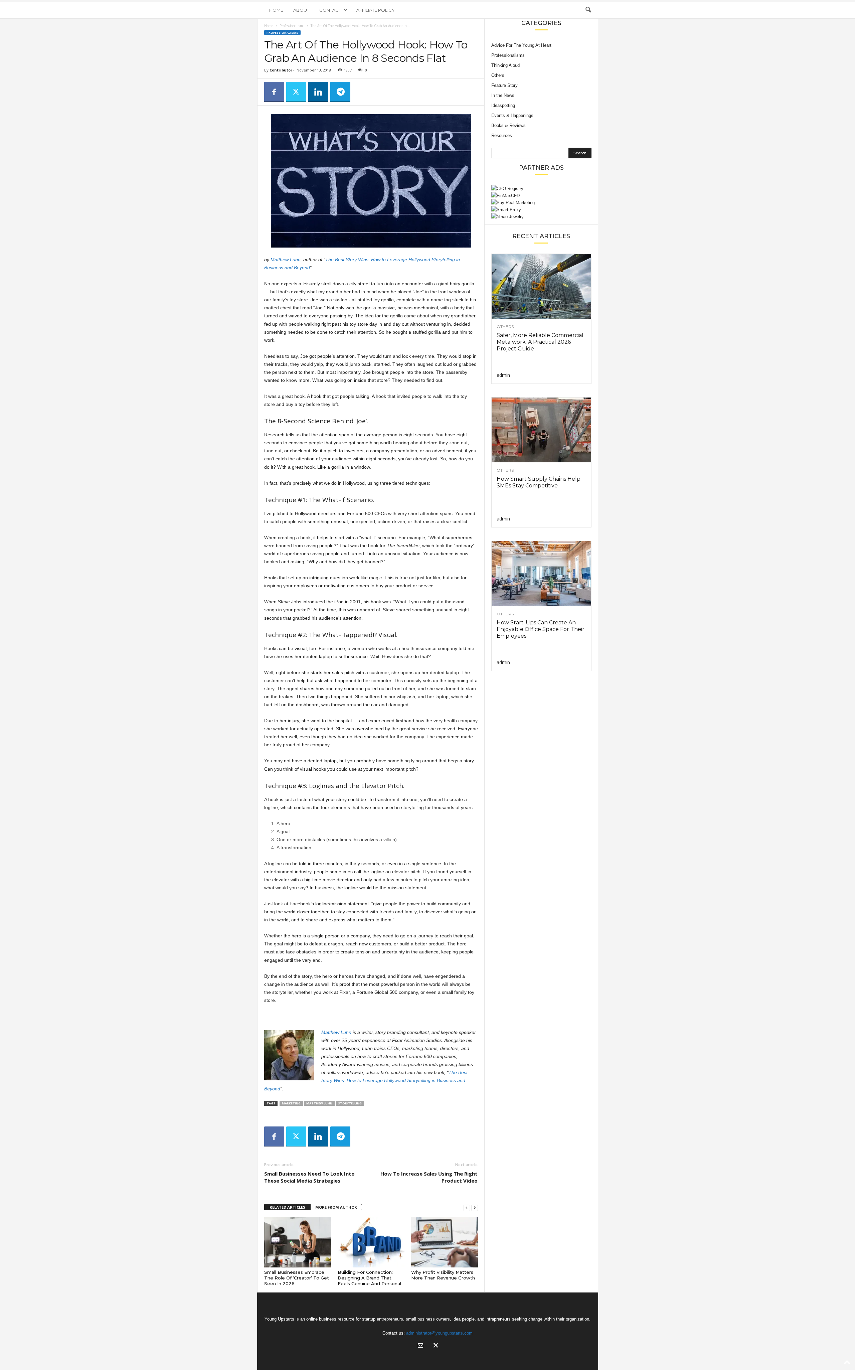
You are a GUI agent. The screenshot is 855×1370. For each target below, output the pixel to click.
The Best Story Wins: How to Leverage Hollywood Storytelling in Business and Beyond (366, 1080)
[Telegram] (340, 92)
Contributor (281, 69)
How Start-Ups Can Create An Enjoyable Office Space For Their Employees (540, 629)
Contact (330, 10)
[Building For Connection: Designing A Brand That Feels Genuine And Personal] (371, 1242)
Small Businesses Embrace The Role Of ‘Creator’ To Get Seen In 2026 (296, 1277)
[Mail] (420, 1346)
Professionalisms (292, 25)
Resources (501, 135)
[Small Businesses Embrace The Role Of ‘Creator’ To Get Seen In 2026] (297, 1242)
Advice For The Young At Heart (521, 45)
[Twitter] (296, 92)
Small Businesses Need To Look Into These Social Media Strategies (309, 1177)
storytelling (350, 1103)
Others (497, 75)
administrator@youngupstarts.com (439, 1333)
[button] (588, 10)
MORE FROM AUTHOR (336, 1207)
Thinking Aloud (505, 65)
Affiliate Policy (375, 10)
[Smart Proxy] (541, 209)
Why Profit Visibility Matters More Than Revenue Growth (443, 1274)
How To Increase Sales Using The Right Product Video (429, 1177)
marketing (291, 1103)
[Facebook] (274, 92)
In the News (502, 95)
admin (503, 375)
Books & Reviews (508, 125)
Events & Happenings (512, 115)
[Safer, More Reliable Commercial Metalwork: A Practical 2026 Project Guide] (541, 286)
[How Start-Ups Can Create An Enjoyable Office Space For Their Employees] (541, 573)
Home (276, 10)
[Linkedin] (318, 92)
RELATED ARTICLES (287, 1207)
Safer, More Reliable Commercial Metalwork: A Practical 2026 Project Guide (540, 342)
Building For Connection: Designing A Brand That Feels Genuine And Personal (369, 1277)
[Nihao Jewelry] (541, 216)
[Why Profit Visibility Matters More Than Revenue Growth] (444, 1242)
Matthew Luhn (286, 259)
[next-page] (474, 1207)
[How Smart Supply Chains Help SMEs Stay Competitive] (541, 430)
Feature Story (504, 85)
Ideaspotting (503, 105)
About (301, 10)
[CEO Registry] (541, 188)
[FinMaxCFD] (541, 195)
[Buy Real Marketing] (541, 202)
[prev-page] (466, 1207)
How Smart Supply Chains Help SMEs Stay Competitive (538, 482)
